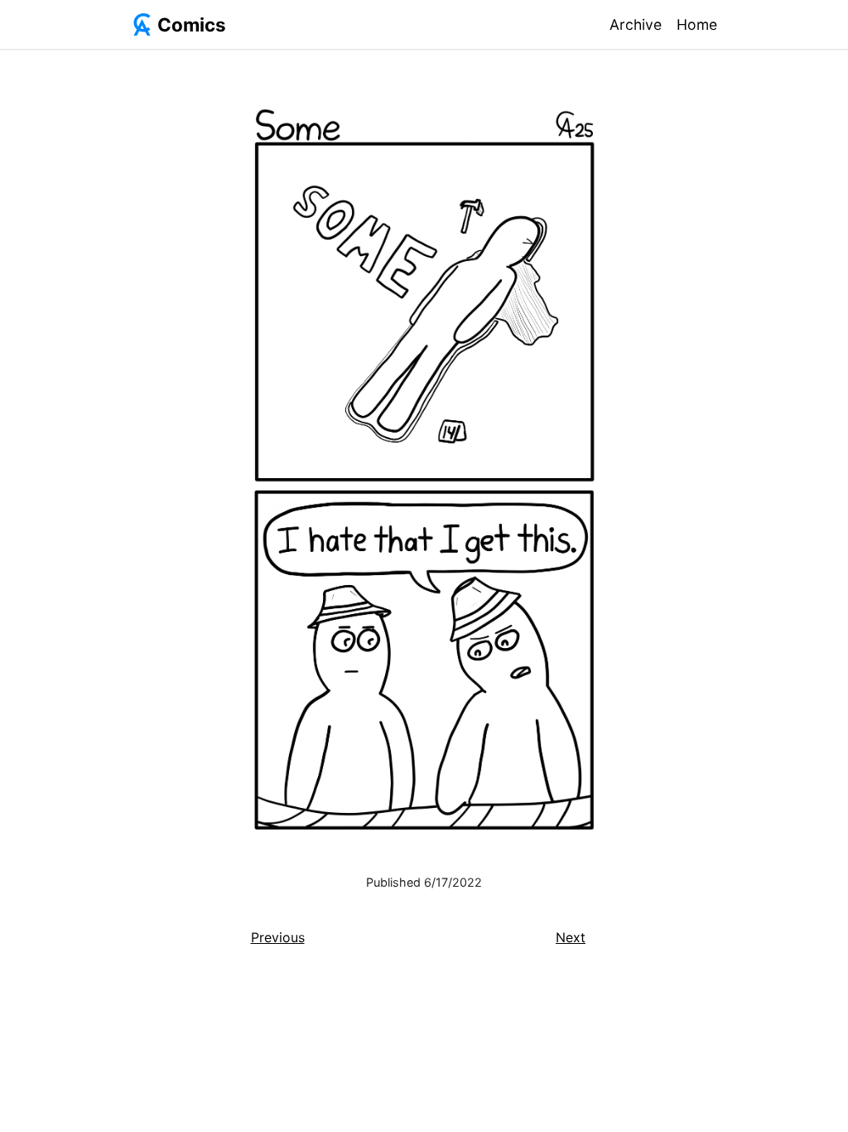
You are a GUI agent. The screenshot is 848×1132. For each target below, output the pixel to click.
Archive (636, 24)
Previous (278, 937)
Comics (191, 24)
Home (697, 24)
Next (570, 937)
